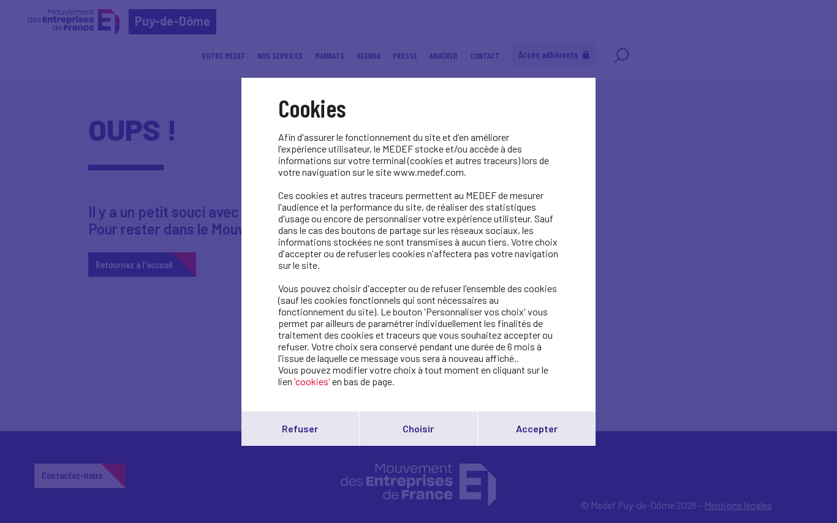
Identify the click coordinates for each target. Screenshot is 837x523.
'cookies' (312, 381)
